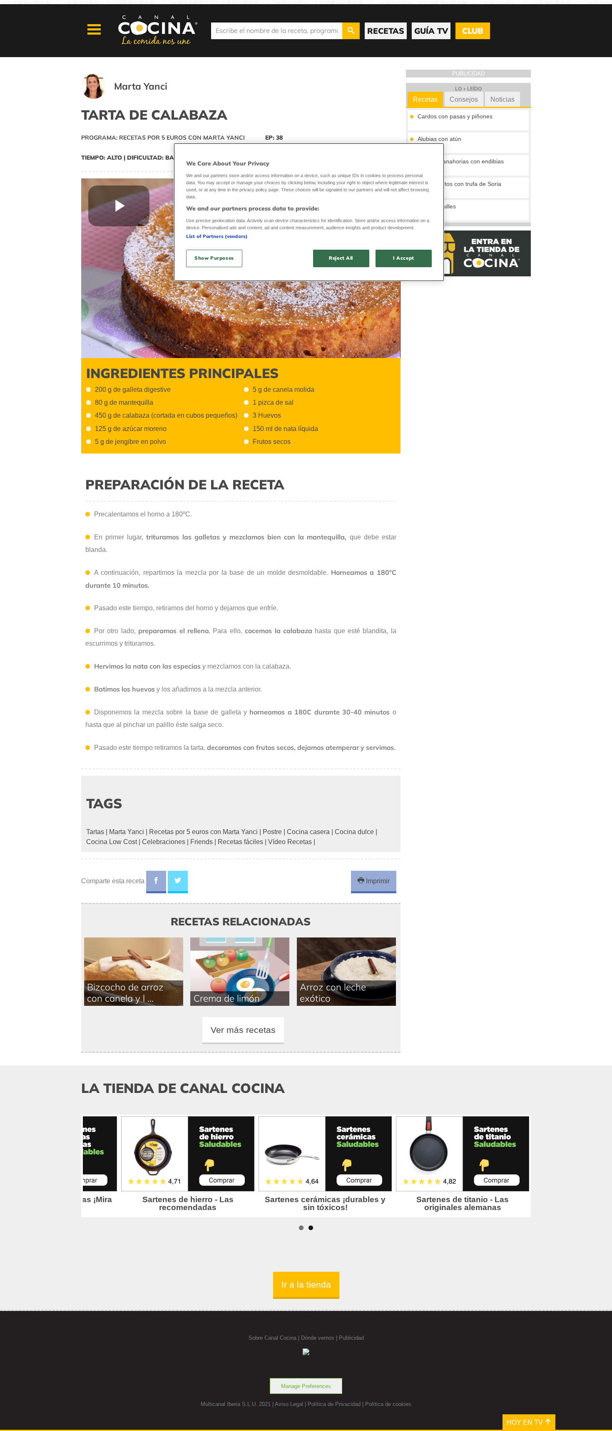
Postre (272, 831)
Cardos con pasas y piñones (455, 116)
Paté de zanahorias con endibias (461, 161)
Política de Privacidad (334, 1404)
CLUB (472, 31)
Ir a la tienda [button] (306, 1284)
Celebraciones (163, 841)
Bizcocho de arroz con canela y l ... (125, 992)
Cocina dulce (354, 831)
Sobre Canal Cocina (272, 1338)
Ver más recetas (243, 1030)
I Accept (403, 258)
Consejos (464, 99)
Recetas (425, 99)
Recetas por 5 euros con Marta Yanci (203, 831)
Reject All (341, 258)
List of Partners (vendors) (217, 236)
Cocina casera (308, 831)
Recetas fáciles (240, 841)
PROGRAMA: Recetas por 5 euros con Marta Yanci (163, 137)
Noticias (502, 99)
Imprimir (377, 881)
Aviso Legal (289, 1404)
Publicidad (351, 1338)
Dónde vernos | (320, 1338)
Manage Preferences (306, 1386)
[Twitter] (178, 882)
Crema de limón (227, 998)
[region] (309, 212)
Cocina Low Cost (111, 841)
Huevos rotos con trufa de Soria (459, 183)
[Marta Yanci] (134, 96)
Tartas (95, 831)
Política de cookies (388, 1404)
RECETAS (385, 31)
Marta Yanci (126, 831)
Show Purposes (214, 258)
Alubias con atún (439, 138)
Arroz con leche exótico (333, 992)
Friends (201, 841)
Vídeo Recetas (290, 841)
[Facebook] (156, 882)
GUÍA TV (431, 31)
